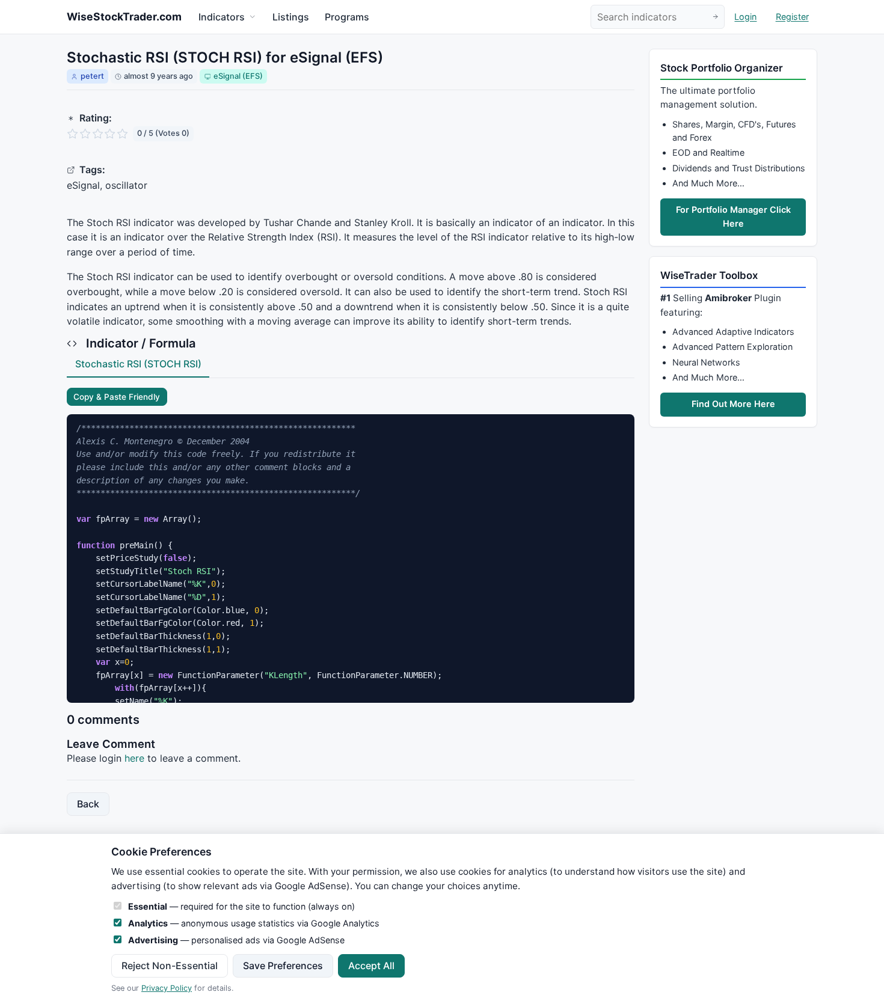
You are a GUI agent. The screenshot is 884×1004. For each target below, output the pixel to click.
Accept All (371, 966)
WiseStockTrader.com (124, 16)
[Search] (715, 17)
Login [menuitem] (745, 17)
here (134, 758)
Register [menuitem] (792, 17)
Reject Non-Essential (169, 966)
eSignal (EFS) (238, 76)
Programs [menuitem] (347, 17)
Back (88, 804)
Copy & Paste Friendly (116, 397)
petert (92, 76)
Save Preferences (283, 966)
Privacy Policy (166, 988)
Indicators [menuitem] (221, 17)
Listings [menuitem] (290, 17)
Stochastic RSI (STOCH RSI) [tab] (138, 364)
